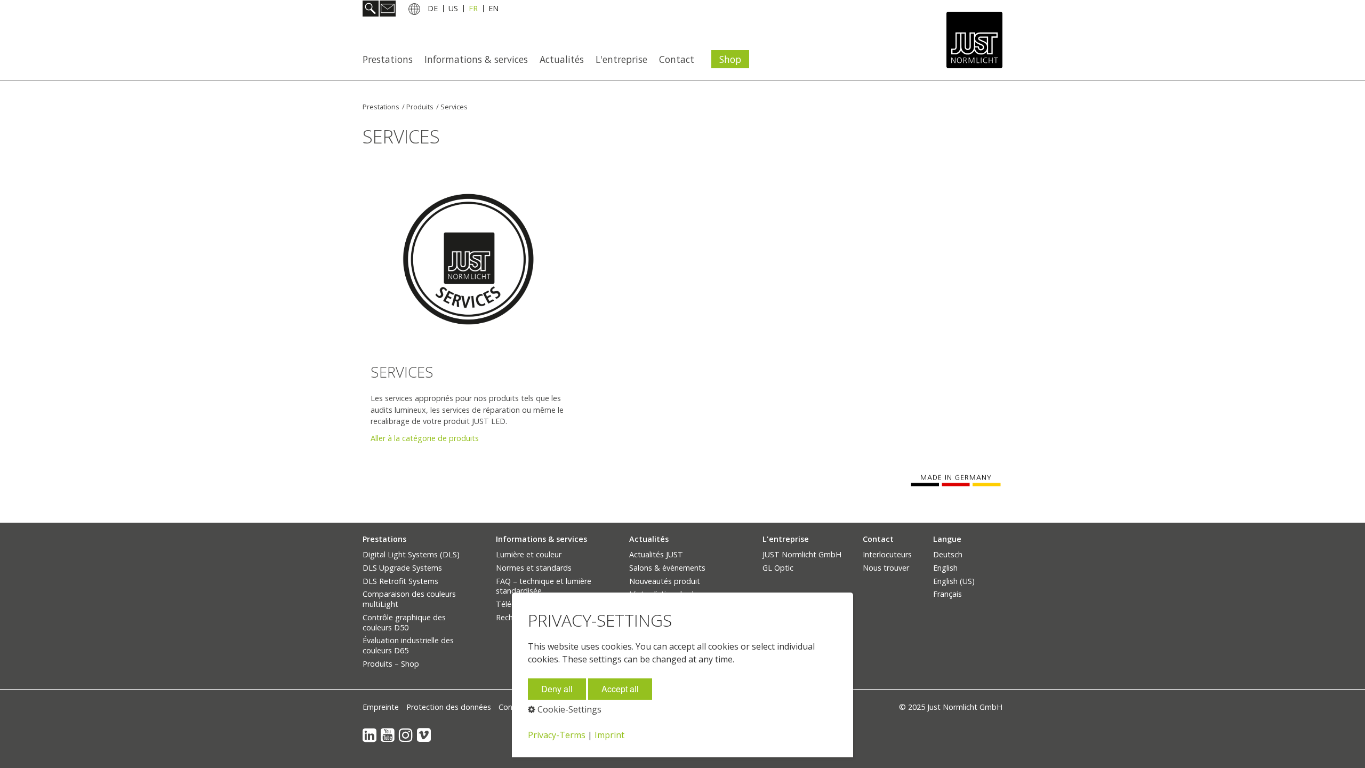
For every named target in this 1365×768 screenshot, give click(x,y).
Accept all (620, 689)
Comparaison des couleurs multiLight (409, 599)
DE (433, 10)
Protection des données (448, 707)
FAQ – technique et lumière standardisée (543, 586)
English (945, 568)
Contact (676, 59)
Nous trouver (886, 568)
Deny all (557, 689)
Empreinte (381, 707)
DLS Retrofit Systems (400, 581)
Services (454, 106)
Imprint (609, 735)
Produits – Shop (391, 664)
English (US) (954, 581)
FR (473, 10)
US (453, 10)
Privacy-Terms (556, 735)
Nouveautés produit (664, 581)
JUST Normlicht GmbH (801, 554)
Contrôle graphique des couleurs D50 (404, 622)
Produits (419, 106)
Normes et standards (534, 568)
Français (947, 594)
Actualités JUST (656, 554)
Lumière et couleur (528, 554)
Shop (730, 59)
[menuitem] (391, 59)
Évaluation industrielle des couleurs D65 (408, 645)
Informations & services (476, 59)
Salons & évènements (667, 568)
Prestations (388, 59)
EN (493, 10)
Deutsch (947, 554)
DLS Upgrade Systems (402, 568)
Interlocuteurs (887, 554)
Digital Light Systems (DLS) (411, 554)
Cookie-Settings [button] (568, 709)
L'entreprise (621, 59)
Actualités (562, 59)
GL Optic (777, 568)
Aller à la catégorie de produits (425, 438)
